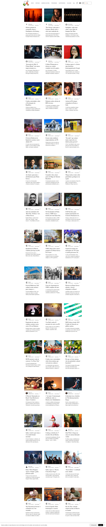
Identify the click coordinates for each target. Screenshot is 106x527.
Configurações (93, 525)
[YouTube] (80, 3)
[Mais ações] (40, 24)
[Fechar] (104, 525)
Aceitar (100, 525)
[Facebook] (77, 3)
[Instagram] (83, 3)
